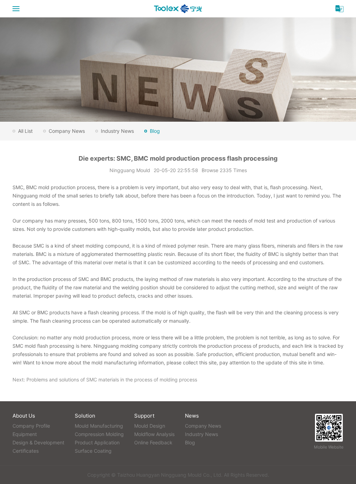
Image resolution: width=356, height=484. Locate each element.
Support (144, 415)
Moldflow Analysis (154, 434)
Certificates (26, 451)
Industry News (117, 131)
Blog (155, 131)
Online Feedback (153, 442)
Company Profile (31, 426)
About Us (24, 415)
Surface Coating (93, 451)
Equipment (25, 434)
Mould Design (149, 426)
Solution (85, 415)
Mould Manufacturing (99, 426)
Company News (67, 131)
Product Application (97, 442)
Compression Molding (99, 434)
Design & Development (38, 442)
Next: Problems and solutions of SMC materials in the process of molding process (105, 379)
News (192, 415)
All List (25, 131)
